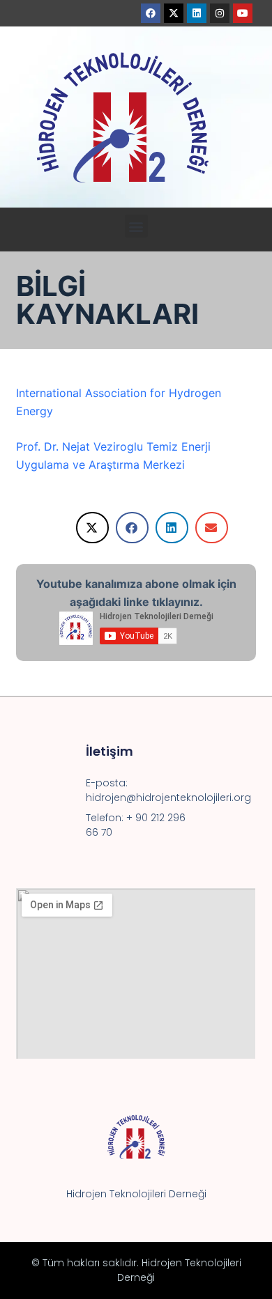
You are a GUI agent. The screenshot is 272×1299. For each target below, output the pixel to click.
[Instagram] (219, 13)
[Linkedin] (196, 13)
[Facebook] (150, 13)
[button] (136, 226)
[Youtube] (242, 13)
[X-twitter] (173, 13)
